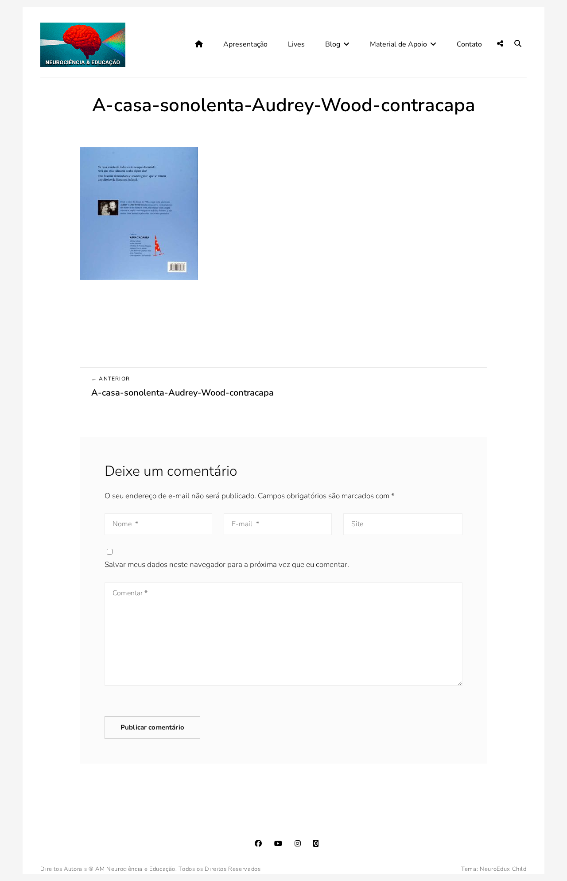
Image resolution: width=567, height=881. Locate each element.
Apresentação (245, 44)
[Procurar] (518, 44)
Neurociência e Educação (140, 869)
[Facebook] (258, 843)
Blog (332, 44)
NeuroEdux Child (503, 869)
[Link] (315, 843)
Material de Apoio (398, 44)
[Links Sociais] (500, 44)
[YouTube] (278, 843)
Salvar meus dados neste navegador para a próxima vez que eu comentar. (227, 564)
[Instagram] (298, 843)
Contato (469, 44)
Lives (296, 44)
